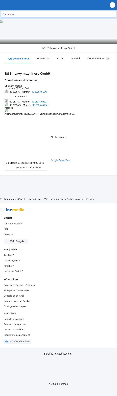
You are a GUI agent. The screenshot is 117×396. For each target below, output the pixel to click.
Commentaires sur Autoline (17, 301)
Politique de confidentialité (16, 290)
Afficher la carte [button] (58, 137)
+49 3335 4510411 (40, 105)
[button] (112, 5)
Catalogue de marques (15, 306)
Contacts (8, 234)
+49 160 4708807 (38, 101)
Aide (6, 228)
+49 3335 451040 (38, 91)
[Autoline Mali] (20, 5)
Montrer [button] (26, 91)
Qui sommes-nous (13, 223)
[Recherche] (113, 14)
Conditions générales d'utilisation (20, 285)
